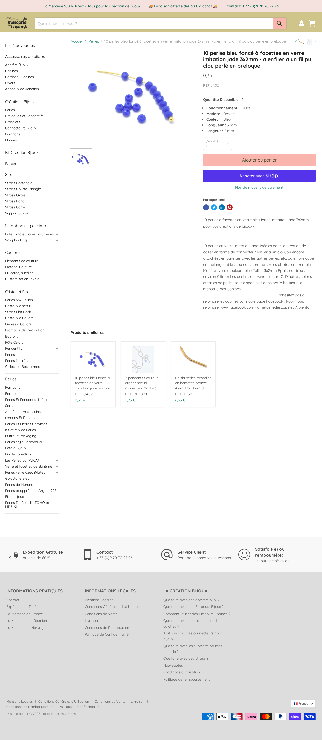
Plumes (11, 140)
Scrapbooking (16, 240)
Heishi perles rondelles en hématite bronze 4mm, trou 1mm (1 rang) (193, 383)
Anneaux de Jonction (22, 89)
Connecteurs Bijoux (20, 128)
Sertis (9, 405)
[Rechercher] (279, 23)
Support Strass (17, 213)
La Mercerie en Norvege (26, 627)
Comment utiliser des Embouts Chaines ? (196, 614)
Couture (12, 252)
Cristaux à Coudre (19, 318)
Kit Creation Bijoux (21, 152)
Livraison (92, 620)
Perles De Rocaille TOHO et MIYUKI (27, 504)
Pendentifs (13, 348)
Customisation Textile (22, 279)
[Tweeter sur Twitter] (214, 207)
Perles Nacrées (17, 360)
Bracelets (12, 122)
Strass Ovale (15, 195)
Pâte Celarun (15, 342)
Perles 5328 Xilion (19, 300)
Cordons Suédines (19, 77)
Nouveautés (173, 665)
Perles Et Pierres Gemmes (26, 424)
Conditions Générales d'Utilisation (112, 606)
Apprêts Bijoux (16, 64)
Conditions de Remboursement (110, 627)
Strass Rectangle (18, 183)
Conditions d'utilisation (181, 672)
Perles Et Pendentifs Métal (26, 399)
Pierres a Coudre (18, 324)
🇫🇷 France (301, 703)
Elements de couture (21, 261)
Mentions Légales (99, 600)
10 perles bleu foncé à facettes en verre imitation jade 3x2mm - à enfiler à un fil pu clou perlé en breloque (93, 383)
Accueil (77, 41)
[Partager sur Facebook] (206, 207)
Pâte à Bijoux (15, 448)
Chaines (11, 71)
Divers (10, 83)
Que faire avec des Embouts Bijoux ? (193, 606)
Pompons (12, 134)
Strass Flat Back (18, 312)
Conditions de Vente (101, 614)
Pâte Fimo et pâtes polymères (29, 234)
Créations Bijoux (20, 101)
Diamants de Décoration (24, 330)
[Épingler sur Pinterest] (230, 207)
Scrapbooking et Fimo (25, 225)
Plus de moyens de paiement (259, 187)
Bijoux (10, 163)
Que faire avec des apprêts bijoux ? (192, 600)
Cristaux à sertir (17, 306)
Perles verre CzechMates (25, 472)
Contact (12, 600)
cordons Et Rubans (20, 417)
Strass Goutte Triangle (23, 189)
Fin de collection (18, 454)
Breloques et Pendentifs (24, 116)
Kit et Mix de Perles (20, 430)
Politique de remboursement (186, 679)
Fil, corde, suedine (19, 273)
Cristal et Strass (19, 291)
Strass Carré (15, 207)
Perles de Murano (19, 484)
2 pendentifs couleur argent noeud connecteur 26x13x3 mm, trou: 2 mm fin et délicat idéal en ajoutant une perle (142, 383)
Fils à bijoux (14, 496)
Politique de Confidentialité (107, 634)
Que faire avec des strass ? (185, 658)
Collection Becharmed (22, 366)
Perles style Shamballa (23, 442)
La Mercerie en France (24, 614)
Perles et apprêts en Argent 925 (31, 490)
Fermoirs (12, 393)
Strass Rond (14, 201)
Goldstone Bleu (17, 478)
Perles (10, 110)
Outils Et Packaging (20, 436)
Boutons (11, 336)
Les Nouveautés (20, 45)
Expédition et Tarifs (22, 606)
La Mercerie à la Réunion (26, 620)
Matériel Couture (18, 267)
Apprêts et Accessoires (23, 411)
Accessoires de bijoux (25, 56)
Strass (11, 174)
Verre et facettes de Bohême (28, 466)
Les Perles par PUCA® (22, 460)
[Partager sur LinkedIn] (222, 207)
